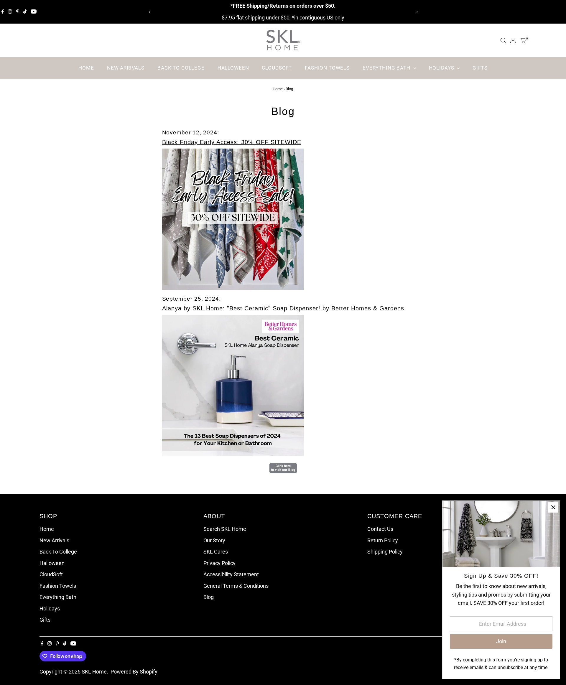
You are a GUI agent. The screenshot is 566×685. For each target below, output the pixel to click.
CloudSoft (277, 68)
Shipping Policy (385, 552)
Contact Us (380, 529)
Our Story (214, 540)
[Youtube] (33, 12)
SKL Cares (215, 552)
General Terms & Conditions (236, 586)
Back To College (181, 68)
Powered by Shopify (134, 671)
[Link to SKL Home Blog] (283, 472)
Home (86, 68)
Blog (208, 597)
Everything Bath (387, 68)
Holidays (442, 68)
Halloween (233, 68)
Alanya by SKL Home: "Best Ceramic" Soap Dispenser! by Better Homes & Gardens (283, 308)
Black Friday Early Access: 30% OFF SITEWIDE (231, 142)
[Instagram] (10, 12)
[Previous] (149, 12)
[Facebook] (2, 12)
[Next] (416, 12)
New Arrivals (125, 68)
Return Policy (382, 540)
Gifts (480, 68)
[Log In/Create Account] (513, 40)
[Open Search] (503, 40)
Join (501, 641)
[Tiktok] (25, 12)
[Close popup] (553, 507)
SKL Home (94, 671)
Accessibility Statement (231, 574)
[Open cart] (523, 40)
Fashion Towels (327, 68)
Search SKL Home (224, 529)
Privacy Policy (219, 563)
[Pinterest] (18, 12)
